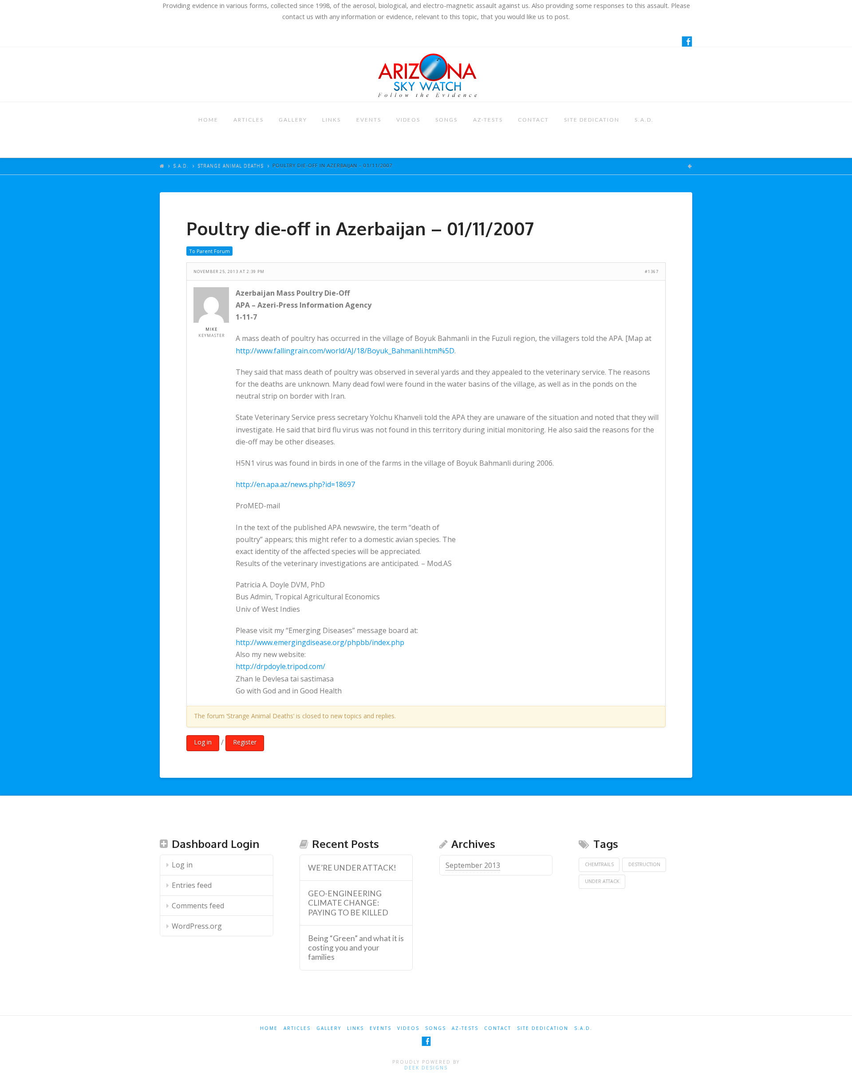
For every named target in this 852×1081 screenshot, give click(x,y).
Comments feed (198, 906)
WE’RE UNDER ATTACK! (352, 867)
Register (244, 742)
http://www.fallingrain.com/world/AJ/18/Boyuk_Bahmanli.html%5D (345, 351)
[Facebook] (687, 41)
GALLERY (293, 119)
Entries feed (192, 885)
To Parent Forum (209, 251)
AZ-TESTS (488, 119)
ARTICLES (248, 119)
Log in (203, 742)
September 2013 (473, 865)
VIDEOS (408, 119)
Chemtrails (599, 864)
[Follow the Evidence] (426, 74)
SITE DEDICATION (591, 119)
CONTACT (533, 119)
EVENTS (368, 119)
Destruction (644, 864)
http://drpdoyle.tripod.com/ (280, 666)
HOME (208, 119)
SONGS (446, 119)
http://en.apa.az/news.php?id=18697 (295, 484)
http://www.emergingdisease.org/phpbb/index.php (320, 642)
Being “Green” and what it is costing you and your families (356, 948)
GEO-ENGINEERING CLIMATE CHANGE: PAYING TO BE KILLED (348, 903)
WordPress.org (197, 926)
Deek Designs (426, 1068)
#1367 (652, 271)
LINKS (331, 119)
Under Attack (602, 881)
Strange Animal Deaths (230, 165)
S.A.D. (644, 119)
